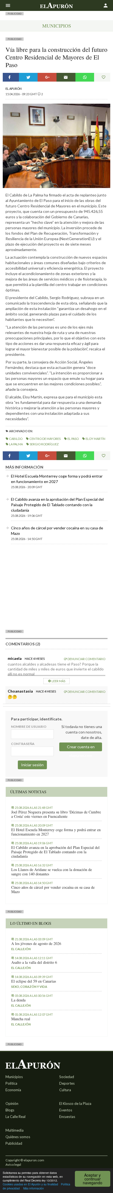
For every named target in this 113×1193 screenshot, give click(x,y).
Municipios (56, 25)
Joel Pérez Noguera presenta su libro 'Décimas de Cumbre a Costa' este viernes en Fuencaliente (56, 814)
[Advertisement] (56, 586)
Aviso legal (13, 1164)
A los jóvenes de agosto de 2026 (36, 943)
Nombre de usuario (28, 726)
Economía (13, 1090)
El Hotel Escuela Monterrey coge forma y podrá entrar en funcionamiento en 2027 (56, 832)
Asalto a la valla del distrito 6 (34, 962)
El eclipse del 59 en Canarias (33, 981)
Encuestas (67, 1116)
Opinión (11, 1103)
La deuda (18, 1000)
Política (11, 1083)
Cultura (65, 1090)
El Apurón (13, 88)
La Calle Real (15, 1116)
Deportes (67, 1083)
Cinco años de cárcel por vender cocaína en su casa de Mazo (53, 889)
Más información (33, 1188)
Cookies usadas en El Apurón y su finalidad (30, 1184)
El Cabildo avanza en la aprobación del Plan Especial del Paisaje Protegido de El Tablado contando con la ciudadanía (57, 504)
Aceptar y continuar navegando (92, 1178)
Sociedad (66, 1077)
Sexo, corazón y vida (29, 986)
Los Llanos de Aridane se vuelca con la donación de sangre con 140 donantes (51, 871)
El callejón (21, 949)
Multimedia (14, 1130)
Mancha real (20, 1019)
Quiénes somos (17, 1137)
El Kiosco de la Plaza (75, 1103)
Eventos (65, 1110)
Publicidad (13, 1143)
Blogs (9, 1110)
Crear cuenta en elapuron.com (81, 747)
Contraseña (23, 744)
